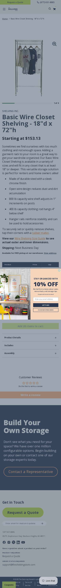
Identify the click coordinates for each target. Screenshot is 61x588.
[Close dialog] (59, 270)
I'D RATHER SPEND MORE (45, 310)
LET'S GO (45, 305)
